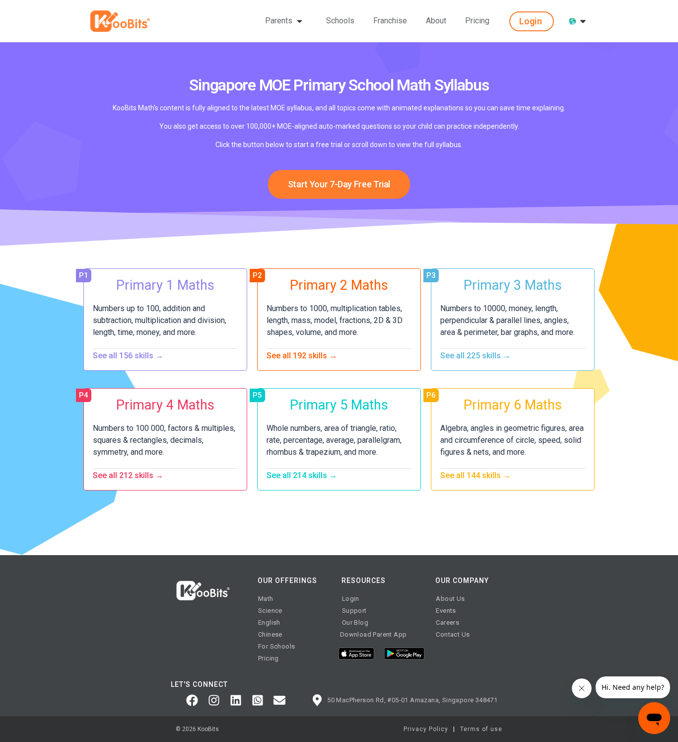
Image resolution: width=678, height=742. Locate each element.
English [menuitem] (269, 622)
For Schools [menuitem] (276, 646)
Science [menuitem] (270, 610)
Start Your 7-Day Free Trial (339, 184)
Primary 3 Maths (513, 285)
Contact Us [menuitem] (453, 634)
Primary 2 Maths (339, 285)
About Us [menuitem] (450, 598)
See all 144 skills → (475, 476)
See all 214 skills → (302, 476)
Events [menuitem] (446, 610)
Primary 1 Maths (165, 285)
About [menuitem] (436, 20)
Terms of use (481, 729)
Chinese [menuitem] (270, 634)
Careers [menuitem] (447, 622)
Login (530, 21)
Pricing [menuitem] (477, 20)
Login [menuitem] (350, 598)
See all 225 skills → (475, 356)
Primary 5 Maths (339, 405)
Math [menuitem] (265, 598)
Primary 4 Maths (165, 405)
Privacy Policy (426, 729)
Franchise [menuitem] (390, 20)
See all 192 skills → (302, 356)
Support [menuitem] (354, 610)
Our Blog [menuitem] (355, 622)
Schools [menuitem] (340, 20)
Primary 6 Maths (513, 405)
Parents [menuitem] (278, 20)
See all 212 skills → (128, 476)
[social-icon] (192, 700)
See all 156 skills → (128, 356)
